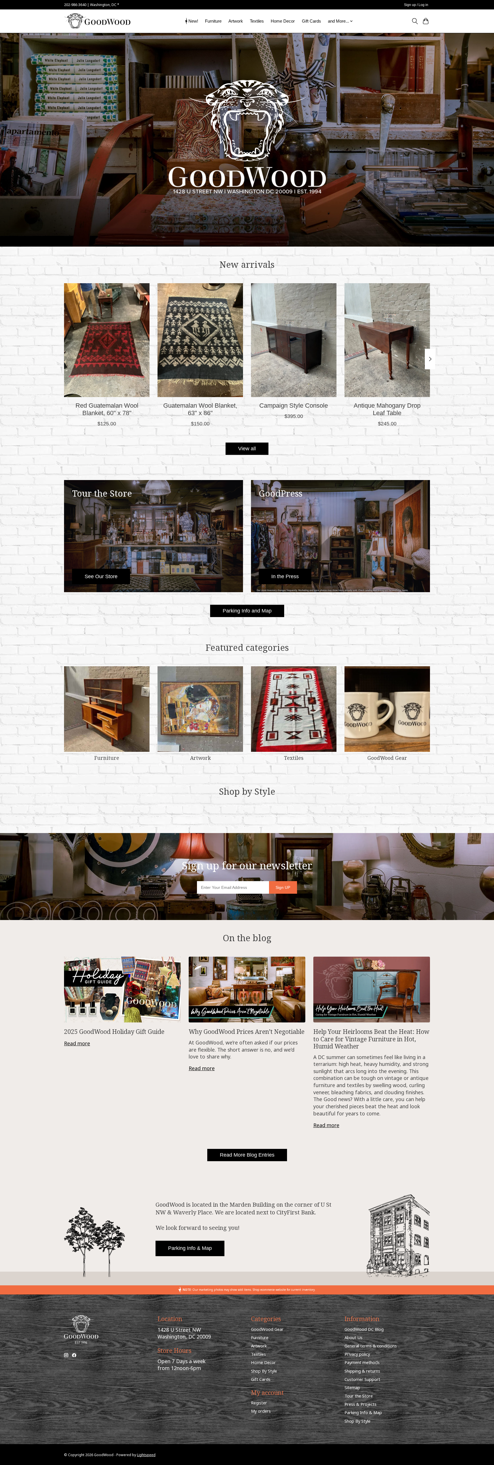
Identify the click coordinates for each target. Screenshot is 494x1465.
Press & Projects (360, 1404)
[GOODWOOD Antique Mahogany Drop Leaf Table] (387, 340)
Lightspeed (146, 1454)
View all (247, 448)
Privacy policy (357, 1354)
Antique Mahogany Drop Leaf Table (387, 409)
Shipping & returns (362, 1371)
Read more (77, 1043)
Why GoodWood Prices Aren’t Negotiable (246, 1031)
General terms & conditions (370, 1346)
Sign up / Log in (416, 5)
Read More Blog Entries (247, 1155)
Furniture (213, 21)
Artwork (235, 21)
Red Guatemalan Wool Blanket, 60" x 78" (106, 409)
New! (193, 21)
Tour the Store (358, 1396)
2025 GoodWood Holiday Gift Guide (114, 1031)
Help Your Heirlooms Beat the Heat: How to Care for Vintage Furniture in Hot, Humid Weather (371, 1038)
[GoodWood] (97, 21)
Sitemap (352, 1387)
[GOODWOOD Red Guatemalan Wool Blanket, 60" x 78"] (107, 340)
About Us (353, 1337)
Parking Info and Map (247, 611)
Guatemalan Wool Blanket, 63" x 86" (200, 409)
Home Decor (283, 21)
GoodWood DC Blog (364, 1329)
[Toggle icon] (415, 21)
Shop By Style (264, 1371)
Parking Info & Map (190, 1248)
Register (259, 1402)
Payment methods (362, 1362)
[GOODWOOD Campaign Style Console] (293, 340)
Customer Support (362, 1379)
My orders (261, 1411)
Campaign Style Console (293, 405)
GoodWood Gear (387, 757)
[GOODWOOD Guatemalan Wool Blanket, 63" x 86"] (200, 340)
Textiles (257, 21)
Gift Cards (311, 21)
